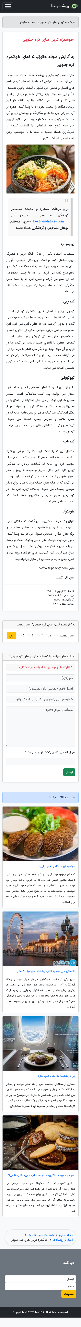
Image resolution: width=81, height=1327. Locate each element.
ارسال (69, 772)
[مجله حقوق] (64, 6)
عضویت (69, 1293)
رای (11, 635)
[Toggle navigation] (7, 6)
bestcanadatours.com (48, 221)
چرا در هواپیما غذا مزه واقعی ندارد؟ (56, 1076)
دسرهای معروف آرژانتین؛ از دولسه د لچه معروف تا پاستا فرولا (41, 1175)
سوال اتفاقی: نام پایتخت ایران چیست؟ (50, 752)
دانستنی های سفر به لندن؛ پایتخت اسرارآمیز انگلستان (46, 971)
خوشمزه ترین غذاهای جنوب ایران (57, 866)
